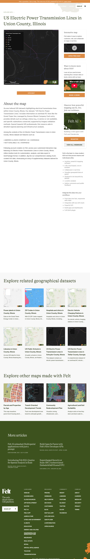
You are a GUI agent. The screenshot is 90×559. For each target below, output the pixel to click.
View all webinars (74, 145)
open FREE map (74, 56)
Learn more (67, 1)
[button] (17, 6)
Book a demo (74, 95)
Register (74, 139)
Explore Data (8, 12)
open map (31, 93)
